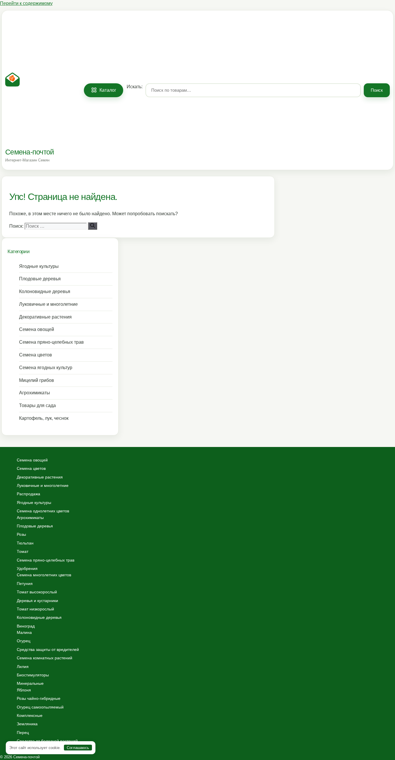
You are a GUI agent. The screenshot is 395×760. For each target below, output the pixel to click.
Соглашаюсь (78, 748)
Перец (23, 732)
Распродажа (28, 494)
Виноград (26, 626)
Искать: (135, 86)
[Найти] (92, 226)
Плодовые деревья (40, 278)
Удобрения (27, 568)
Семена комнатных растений (44, 658)
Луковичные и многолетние (48, 304)
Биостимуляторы (33, 675)
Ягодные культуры (39, 266)
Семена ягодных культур (45, 367)
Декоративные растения (45, 316)
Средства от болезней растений (47, 741)
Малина (24, 632)
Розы (21, 534)
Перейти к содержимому (26, 3)
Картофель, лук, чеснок (44, 418)
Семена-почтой (29, 152)
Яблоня (24, 690)
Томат (22, 551)
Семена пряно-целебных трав (51, 342)
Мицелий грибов (36, 380)
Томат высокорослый (37, 592)
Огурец (23, 640)
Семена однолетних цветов (43, 511)
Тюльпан (25, 543)
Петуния (25, 583)
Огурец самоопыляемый (40, 707)
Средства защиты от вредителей (48, 649)
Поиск (377, 90)
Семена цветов (35, 354)
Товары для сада (37, 405)
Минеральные (30, 683)
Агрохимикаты (34, 392)
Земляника (27, 724)
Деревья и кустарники (37, 600)
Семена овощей (36, 329)
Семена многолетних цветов (44, 575)
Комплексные (30, 715)
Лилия (23, 666)
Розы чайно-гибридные (38, 698)
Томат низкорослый (35, 609)
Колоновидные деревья (44, 291)
